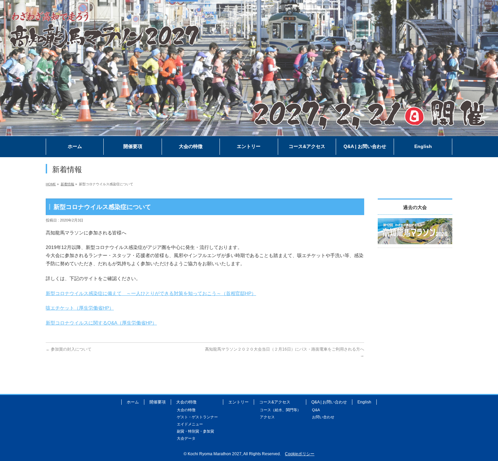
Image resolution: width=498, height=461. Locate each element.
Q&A (316, 410)
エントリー (238, 402)
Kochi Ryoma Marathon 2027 (215, 454)
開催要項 (157, 402)
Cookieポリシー (299, 454)
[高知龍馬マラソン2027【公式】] (249, 131)
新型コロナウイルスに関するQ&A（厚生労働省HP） (101, 323)
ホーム (133, 402)
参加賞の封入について (68, 349)
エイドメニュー (190, 424)
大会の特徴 (186, 410)
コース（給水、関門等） (280, 410)
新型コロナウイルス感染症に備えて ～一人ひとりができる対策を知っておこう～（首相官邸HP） (151, 293)
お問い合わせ (323, 417)
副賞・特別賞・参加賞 (195, 431)
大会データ (186, 438)
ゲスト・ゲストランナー (197, 417)
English (364, 402)
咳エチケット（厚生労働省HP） (80, 308)
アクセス (267, 417)
